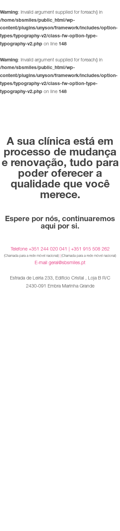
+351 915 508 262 (90, 248)
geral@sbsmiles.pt (67, 262)
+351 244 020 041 (48, 248)
